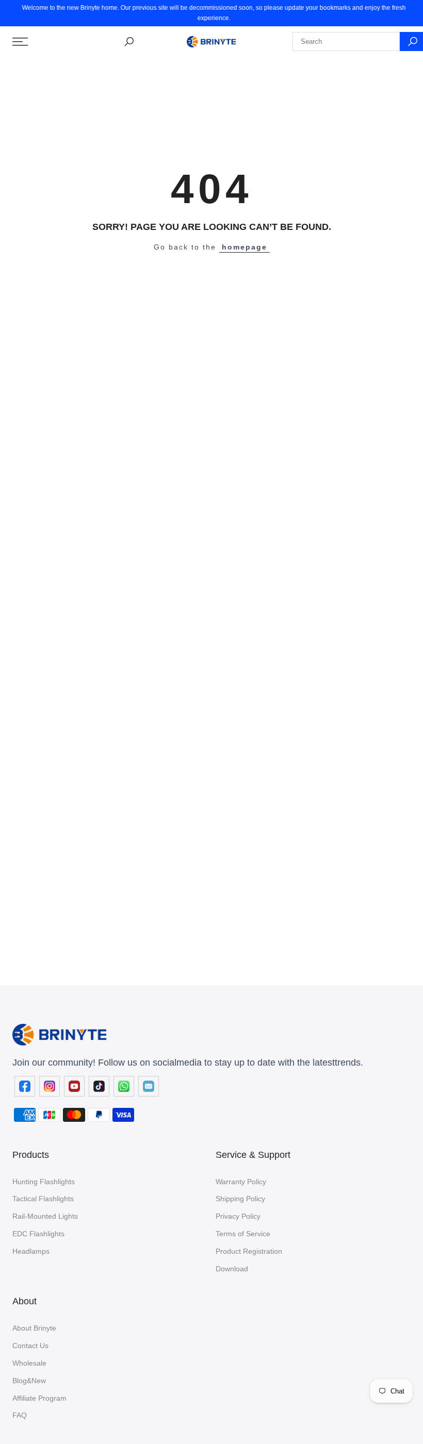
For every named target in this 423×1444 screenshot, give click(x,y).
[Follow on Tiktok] (99, 1086)
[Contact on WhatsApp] (123, 1086)
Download (232, 1269)
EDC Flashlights (38, 1234)
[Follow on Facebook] (24, 1086)
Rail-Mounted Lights (45, 1216)
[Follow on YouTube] (74, 1086)
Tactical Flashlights (43, 1198)
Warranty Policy (241, 1181)
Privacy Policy (238, 1216)
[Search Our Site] (129, 41)
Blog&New (29, 1380)
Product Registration (249, 1251)
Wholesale (29, 1363)
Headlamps (31, 1251)
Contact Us (30, 1345)
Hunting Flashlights (43, 1181)
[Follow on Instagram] (49, 1086)
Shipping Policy (240, 1198)
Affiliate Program (39, 1398)
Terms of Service (243, 1234)
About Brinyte (34, 1328)
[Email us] (148, 1086)
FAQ (19, 1415)
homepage (244, 247)
